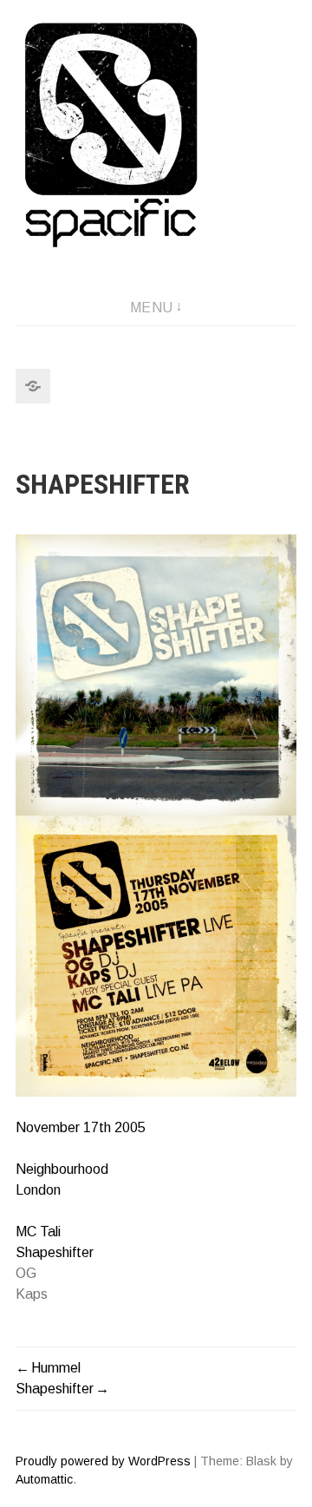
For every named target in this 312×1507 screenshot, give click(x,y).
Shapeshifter (55, 1252)
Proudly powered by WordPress (103, 1461)
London (38, 1190)
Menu (151, 307)
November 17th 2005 (81, 1127)
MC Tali (38, 1231)
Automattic (44, 1479)
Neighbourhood (62, 1169)
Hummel (56, 1367)
